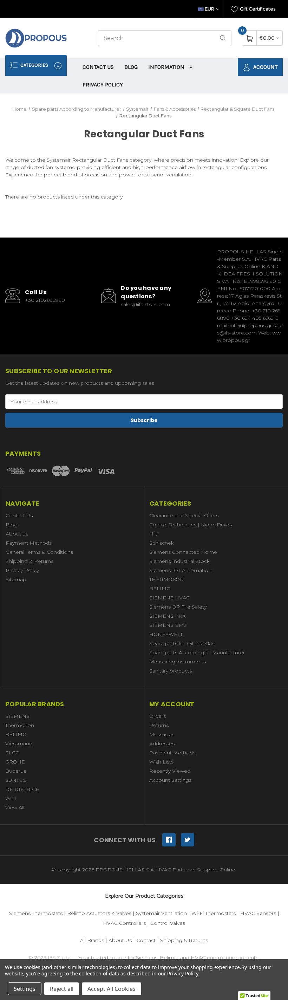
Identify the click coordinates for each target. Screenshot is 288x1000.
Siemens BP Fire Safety (178, 607)
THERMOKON (166, 579)
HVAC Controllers (124, 923)
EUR (209, 9)
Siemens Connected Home (183, 552)
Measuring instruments (177, 661)
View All (14, 807)
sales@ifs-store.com (145, 304)
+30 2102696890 (45, 300)
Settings (24, 989)
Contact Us (98, 67)
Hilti (153, 534)
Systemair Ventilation (161, 913)
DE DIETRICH (22, 789)
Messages (161, 734)
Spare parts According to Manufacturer (197, 652)
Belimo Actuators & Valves (99, 913)
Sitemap (16, 579)
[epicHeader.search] (222, 38)
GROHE (15, 762)
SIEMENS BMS (168, 625)
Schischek (161, 543)
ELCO (12, 752)
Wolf (10, 798)
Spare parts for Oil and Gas (181, 643)
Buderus (15, 771)
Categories (33, 65)
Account (264, 67)
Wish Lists (161, 762)
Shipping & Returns (29, 561)
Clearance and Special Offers (183, 515)
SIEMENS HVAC (169, 598)
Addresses (162, 743)
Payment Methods (29, 543)
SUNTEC (15, 780)
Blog (131, 67)
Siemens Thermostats (36, 913)
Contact (146, 940)
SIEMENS (17, 716)
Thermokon (19, 725)
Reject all (61, 989)
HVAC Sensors (258, 913)
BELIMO (160, 588)
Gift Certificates (257, 9)
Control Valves (167, 923)
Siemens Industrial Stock (179, 561)
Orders (157, 716)
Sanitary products (170, 671)
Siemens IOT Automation (180, 570)
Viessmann (18, 743)
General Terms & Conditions (39, 552)
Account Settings (170, 780)
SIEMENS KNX (167, 616)
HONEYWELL (166, 634)
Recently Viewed (169, 771)
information (167, 67)
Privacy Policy (103, 84)
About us (17, 534)
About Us (120, 940)
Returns (159, 725)
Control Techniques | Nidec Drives (190, 524)
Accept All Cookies (111, 989)
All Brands (92, 940)
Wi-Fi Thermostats (213, 913)
